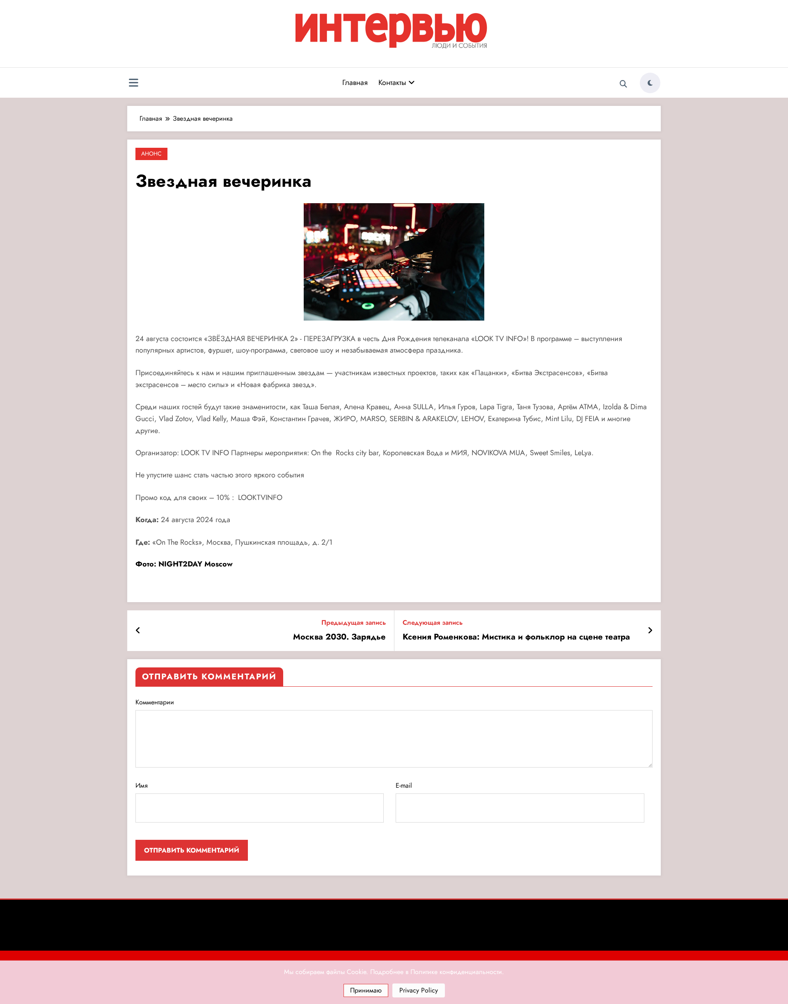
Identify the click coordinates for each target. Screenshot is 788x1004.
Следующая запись (433, 622)
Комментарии (154, 702)
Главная (355, 82)
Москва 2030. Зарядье (339, 637)
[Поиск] (623, 84)
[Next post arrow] (650, 630)
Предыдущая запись (353, 622)
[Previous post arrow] (138, 630)
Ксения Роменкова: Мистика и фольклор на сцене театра (516, 637)
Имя (141, 785)
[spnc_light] (650, 83)
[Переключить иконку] (133, 84)
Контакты (393, 82)
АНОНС (151, 153)
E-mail (404, 785)
